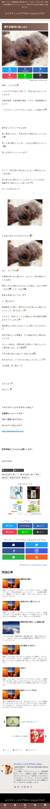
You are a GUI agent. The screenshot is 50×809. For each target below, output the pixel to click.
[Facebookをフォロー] (13, 550)
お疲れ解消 (7, 474)
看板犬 (6, 478)
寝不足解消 (25, 474)
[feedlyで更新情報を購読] (13, 557)
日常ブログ (19, 470)
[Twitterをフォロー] (36, 544)
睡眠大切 (26, 478)
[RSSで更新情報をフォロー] (36, 557)
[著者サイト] (13, 544)
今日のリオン (8, 470)
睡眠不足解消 (15, 478)
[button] (45, 432)
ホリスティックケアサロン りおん (28, 764)
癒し (38, 474)
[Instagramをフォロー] (36, 550)
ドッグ (16, 474)
